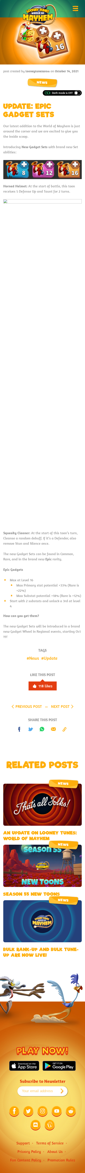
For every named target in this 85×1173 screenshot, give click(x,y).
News (42, 82)
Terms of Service (50, 1143)
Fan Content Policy (25, 1160)
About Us (55, 1151)
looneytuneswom (38, 71)
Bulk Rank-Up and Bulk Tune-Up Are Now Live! (41, 952)
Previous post (28, 706)
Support (23, 1143)
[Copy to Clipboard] (65, 729)
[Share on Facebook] (19, 729)
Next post (60, 706)
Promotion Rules (61, 1160)
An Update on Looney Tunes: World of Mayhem (40, 835)
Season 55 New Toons (31, 894)
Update (50, 658)
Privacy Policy (29, 1151)
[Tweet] (31, 729)
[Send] (53, 729)
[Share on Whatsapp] (42, 729)
